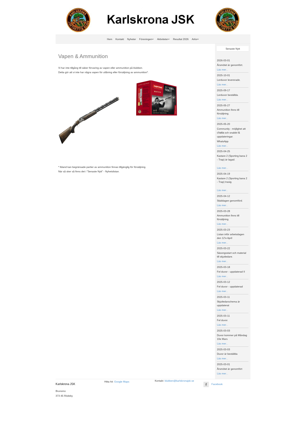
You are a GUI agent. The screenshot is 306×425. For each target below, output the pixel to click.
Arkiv (194, 39)
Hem (109, 39)
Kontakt (119, 39)
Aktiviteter (162, 39)
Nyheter (131, 39)
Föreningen (145, 39)
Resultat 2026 (181, 39)
